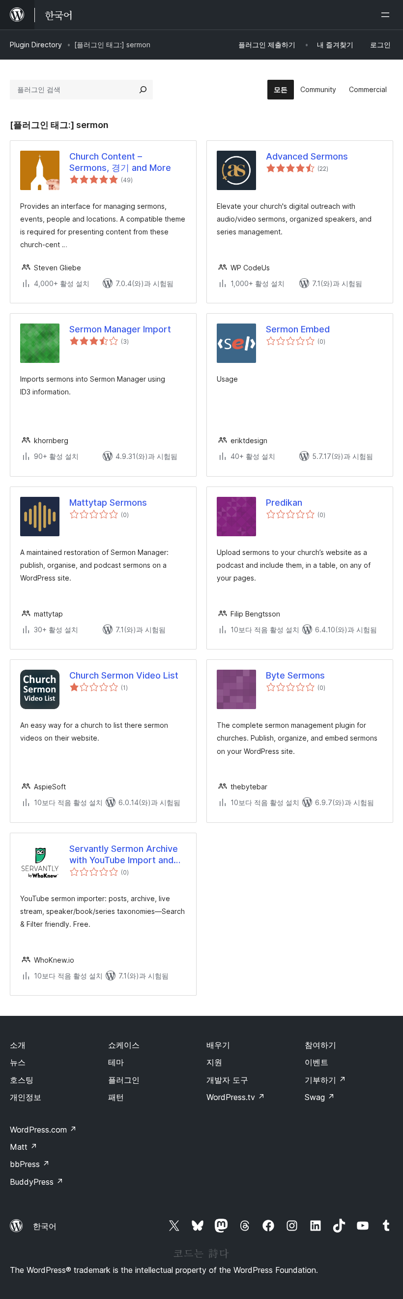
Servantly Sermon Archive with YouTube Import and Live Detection (123, 855)
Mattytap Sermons (108, 502)
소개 (18, 1045)
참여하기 (320, 1045)
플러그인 (124, 1080)
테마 (116, 1062)
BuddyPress (36, 1182)
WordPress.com (43, 1130)
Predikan (284, 502)
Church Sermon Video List (123, 675)
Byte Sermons (295, 675)
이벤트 (316, 1062)
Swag (320, 1097)
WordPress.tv (235, 1097)
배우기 (218, 1045)
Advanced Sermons (307, 156)
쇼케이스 (124, 1045)
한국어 (45, 1226)
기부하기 (325, 1080)
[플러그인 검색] (143, 89)
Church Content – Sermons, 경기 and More (120, 162)
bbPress (30, 1164)
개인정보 (25, 1097)
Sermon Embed (298, 329)
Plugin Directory (36, 44)
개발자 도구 (227, 1080)
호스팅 (21, 1080)
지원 (214, 1062)
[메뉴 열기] (387, 15)
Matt (23, 1147)
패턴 (116, 1097)
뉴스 (18, 1062)
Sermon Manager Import (120, 329)
